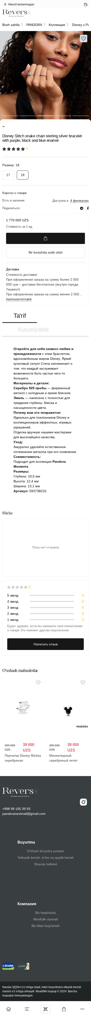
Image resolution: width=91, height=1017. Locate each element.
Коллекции (57, 25)
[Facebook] (88, 208)
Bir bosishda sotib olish (46, 252)
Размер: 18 (10, 165)
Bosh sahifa (11, 25)
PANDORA (34, 25)
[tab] (19, 316)
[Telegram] (81, 208)
